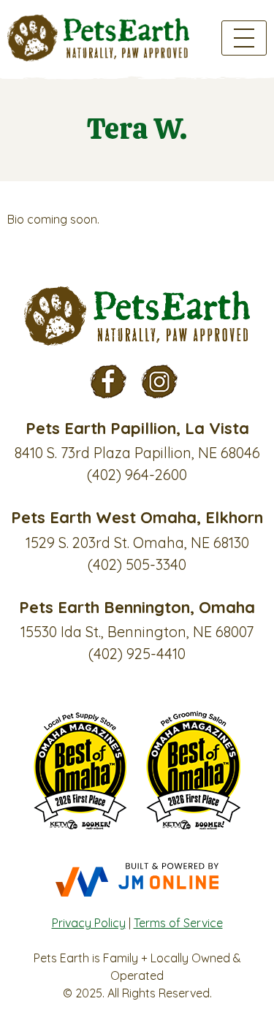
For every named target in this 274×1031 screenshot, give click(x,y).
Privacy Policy (89, 923)
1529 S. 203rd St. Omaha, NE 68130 (137, 542)
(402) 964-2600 (137, 474)
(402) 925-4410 (137, 653)
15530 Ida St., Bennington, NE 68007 (137, 632)
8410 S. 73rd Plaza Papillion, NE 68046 (137, 453)
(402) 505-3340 (137, 564)
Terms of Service (178, 923)
